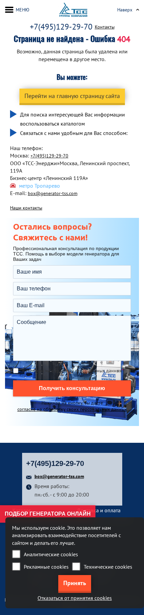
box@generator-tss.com (52, 193)
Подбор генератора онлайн (48, 514)
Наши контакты (26, 208)
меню (22, 10)
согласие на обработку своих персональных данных (72, 409)
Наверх (124, 10)
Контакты (105, 27)
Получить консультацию (72, 388)
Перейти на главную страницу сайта (72, 96)
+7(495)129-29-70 (61, 26)
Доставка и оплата (99, 510)
